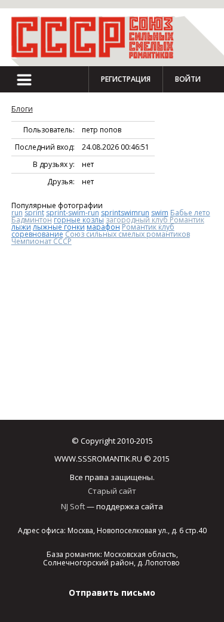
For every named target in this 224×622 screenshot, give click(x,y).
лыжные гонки (59, 227)
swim (159, 213)
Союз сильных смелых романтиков (127, 234)
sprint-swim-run (72, 213)
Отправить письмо (112, 592)
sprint (34, 213)
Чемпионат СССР (41, 241)
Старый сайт (112, 490)
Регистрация (126, 79)
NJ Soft (73, 506)
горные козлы (79, 220)
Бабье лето (190, 213)
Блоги (22, 109)
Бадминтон (31, 220)
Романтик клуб (148, 227)
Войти (188, 79)
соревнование (37, 234)
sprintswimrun (125, 213)
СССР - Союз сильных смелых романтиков (98, 37)
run (17, 213)
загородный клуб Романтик (155, 220)
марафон (103, 227)
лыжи (21, 227)
